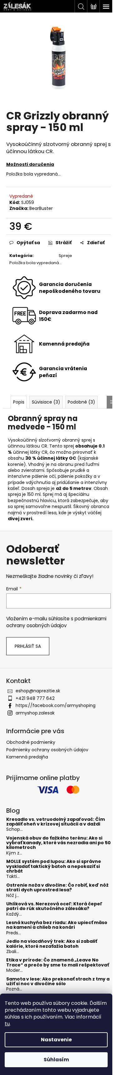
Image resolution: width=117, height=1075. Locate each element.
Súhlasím (56, 1059)
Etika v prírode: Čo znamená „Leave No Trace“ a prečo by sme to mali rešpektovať (57, 962)
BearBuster (41, 208)
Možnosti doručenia (30, 164)
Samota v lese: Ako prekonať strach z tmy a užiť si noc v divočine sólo (58, 981)
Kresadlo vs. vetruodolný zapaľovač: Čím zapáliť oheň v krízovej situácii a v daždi (55, 822)
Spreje (65, 256)
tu (7, 1023)
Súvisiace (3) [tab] (46, 402)
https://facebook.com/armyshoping (55, 705)
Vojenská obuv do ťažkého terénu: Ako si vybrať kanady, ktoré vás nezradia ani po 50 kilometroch (58, 843)
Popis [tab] (18, 402)
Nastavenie (56, 1039)
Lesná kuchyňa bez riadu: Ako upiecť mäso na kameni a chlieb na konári (56, 925)
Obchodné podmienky (30, 742)
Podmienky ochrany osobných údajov (47, 750)
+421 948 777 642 (35, 698)
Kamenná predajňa (27, 757)
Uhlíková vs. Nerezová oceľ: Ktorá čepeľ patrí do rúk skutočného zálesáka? (54, 906)
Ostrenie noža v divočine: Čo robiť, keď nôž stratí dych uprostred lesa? (57, 888)
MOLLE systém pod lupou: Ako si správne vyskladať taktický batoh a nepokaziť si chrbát (53, 866)
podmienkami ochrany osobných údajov (56, 622)
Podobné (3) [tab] (81, 402)
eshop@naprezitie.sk (38, 691)
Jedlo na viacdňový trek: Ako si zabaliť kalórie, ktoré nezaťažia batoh (51, 944)
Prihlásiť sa (28, 646)
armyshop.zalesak (35, 713)
